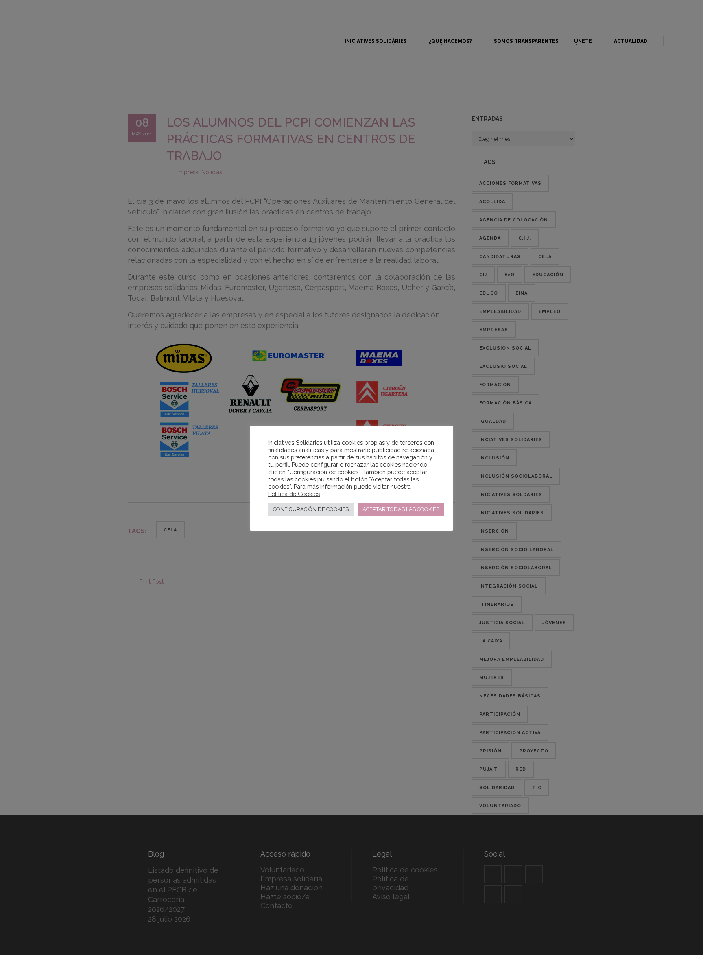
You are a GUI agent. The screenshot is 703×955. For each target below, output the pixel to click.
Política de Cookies (294, 493)
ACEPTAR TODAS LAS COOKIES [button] (400, 509)
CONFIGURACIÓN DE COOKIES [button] (311, 509)
